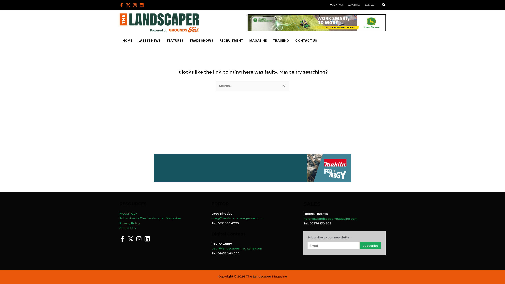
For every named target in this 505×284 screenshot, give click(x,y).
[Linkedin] (141, 5)
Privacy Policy (129, 223)
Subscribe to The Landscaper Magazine (150, 218)
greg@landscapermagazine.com (237, 218)
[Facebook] (121, 5)
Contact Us (127, 228)
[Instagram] (135, 5)
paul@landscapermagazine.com (236, 248)
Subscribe (370, 246)
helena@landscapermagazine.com (330, 218)
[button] (384, 4)
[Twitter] (128, 5)
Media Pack (128, 213)
